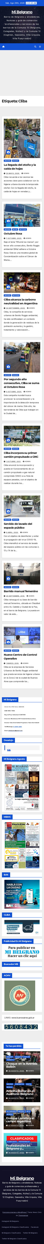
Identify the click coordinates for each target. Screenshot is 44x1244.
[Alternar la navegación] (40, 47)
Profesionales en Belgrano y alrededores (18, 1148)
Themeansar (23, 1215)
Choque (18, 1057)
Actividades (11, 1111)
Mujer (15, 229)
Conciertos (19, 1084)
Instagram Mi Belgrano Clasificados (15, 1227)
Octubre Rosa (13, 233)
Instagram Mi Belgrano (10, 1221)
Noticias (23, 229)
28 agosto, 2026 (16, 1071)
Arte (28, 1111)
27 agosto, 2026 (16, 1125)
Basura (15, 160)
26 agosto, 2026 (16, 1153)
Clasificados (12, 1141)
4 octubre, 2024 (14, 392)
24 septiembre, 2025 (15, 308)
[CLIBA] (22, 927)
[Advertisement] (22, 73)
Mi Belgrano (22, 12)
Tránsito (10, 1060)
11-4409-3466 (17, 726)
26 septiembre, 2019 (15, 596)
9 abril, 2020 (12, 532)
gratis (28, 1084)
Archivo (8, 160)
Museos (9, 1114)
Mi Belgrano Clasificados (11, 1233)
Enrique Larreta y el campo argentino (20, 1119)
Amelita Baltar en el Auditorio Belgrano (20, 1092)
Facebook (34, 1227)
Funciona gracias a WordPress (15, 1212)
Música (9, 1087)
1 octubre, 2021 (13, 461)
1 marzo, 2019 (12, 663)
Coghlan (26, 1057)
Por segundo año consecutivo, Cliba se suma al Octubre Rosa (21, 383)
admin (26, 173)
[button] (35, 46)
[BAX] (22, 894)
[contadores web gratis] (21, 1026)
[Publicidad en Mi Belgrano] (22, 952)
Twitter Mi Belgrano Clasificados (14, 1239)
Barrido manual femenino (21, 591)
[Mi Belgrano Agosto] (22, 787)
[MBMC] (22, 845)
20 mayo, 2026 (13, 173)
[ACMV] (19, 995)
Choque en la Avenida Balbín (21, 1065)
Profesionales (24, 1141)
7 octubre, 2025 (14, 238)
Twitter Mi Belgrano (30, 1233)
